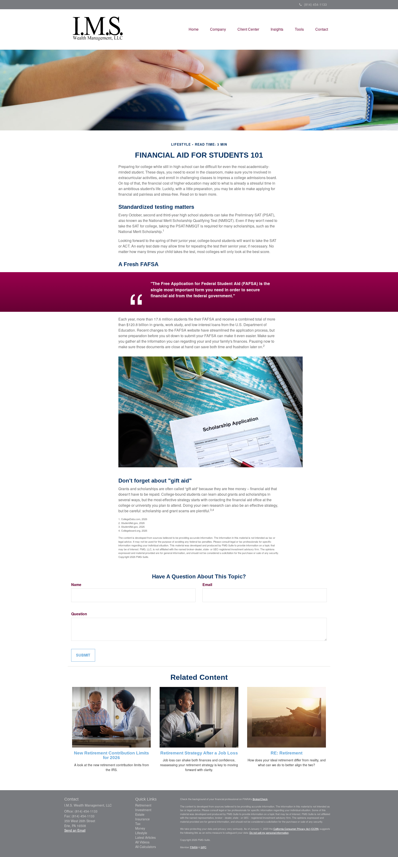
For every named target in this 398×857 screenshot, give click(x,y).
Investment (143, 809)
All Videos (142, 842)
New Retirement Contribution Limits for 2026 (111, 755)
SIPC (203, 847)
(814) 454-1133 (315, 4)
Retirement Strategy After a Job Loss (199, 753)
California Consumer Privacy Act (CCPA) (296, 828)
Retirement (143, 805)
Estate (139, 814)
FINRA (194, 847)
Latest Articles (145, 837)
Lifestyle (141, 832)
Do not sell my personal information (269, 832)
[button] (218, 29)
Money (140, 828)
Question (79, 613)
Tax (137, 823)
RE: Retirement (286, 753)
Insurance (142, 819)
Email (207, 584)
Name (76, 584)
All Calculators (145, 846)
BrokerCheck (260, 799)
